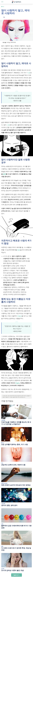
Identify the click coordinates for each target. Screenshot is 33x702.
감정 (2, 524)
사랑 (28, 72)
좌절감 (19, 316)
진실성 (17, 383)
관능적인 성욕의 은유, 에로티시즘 (13, 465)
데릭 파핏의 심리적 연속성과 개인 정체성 (16, 485)
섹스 (2, 463)
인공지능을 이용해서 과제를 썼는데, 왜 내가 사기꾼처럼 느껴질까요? (16, 423)
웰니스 (2, 6)
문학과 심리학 (4, 483)
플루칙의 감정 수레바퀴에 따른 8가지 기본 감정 (16, 527)
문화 (2, 546)
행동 (18, 250)
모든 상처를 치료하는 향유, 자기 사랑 (14, 444)
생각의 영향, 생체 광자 (9, 505)
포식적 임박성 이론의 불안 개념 (12, 570)
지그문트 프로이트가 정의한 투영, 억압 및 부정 (16, 549)
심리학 (2, 568)
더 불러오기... (17, 575)
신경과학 (3, 420)
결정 (4, 174)
